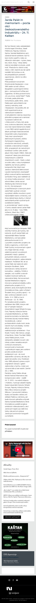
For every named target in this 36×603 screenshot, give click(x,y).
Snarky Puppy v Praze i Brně (11, 469)
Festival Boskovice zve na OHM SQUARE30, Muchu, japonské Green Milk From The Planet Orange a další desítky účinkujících (17, 485)
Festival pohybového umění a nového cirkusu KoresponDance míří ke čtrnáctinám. (15, 506)
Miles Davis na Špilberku (10, 472)
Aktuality (7, 465)
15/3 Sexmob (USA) (10, 561)
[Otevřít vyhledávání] (28, 2)
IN (9, 580)
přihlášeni (8, 431)
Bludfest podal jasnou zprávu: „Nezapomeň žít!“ (16, 476)
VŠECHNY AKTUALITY (12, 517)
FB (13, 580)
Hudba (7, 17)
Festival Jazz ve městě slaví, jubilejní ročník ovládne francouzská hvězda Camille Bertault (17, 511)
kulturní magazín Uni (12, 2)
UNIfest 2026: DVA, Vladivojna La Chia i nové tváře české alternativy (17, 480)
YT (17, 580)
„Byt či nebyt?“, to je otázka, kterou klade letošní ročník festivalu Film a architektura (16, 491)
